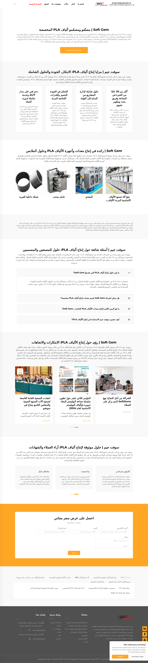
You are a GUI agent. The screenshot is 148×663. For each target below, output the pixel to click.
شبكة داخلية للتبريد (28, 196)
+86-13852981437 (38, 639)
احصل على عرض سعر (74, 50)
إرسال (74, 553)
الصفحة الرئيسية (35, 4)
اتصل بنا (81, 4)
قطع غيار (84, 635)
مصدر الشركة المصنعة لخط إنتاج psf (44, 588)
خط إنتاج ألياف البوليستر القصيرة (76, 622)
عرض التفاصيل (119, 180)
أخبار (73, 4)
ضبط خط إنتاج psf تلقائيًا (120, 593)
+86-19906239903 (38, 630)
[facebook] (144, 634)
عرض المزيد (127, 412)
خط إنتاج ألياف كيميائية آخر (78, 632)
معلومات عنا (56, 4)
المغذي (89, 196)
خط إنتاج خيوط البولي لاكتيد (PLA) (76, 629)
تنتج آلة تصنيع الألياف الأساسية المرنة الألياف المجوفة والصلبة (119, 198)
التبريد (85, 642)
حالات (66, 4)
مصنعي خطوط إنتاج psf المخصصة (101, 588)
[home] (114, 4)
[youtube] (144, 640)
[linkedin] (144, 628)
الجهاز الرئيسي (82, 639)
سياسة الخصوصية (44, 659)
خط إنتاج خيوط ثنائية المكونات (77, 626)
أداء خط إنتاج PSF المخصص (73, 588)
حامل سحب (59, 196)
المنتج (46, 4)
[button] (76, 427)
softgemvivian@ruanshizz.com (30, 635)
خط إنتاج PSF (124, 588)
